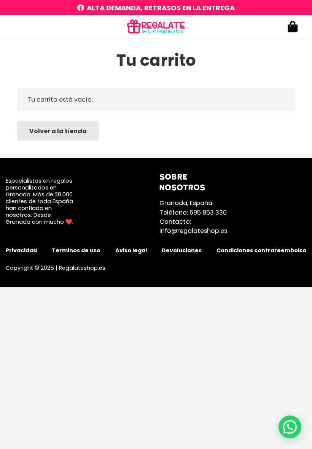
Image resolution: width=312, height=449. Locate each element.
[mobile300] (156, 26)
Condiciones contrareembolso (261, 250)
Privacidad (21, 250)
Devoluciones (182, 250)
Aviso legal (131, 250)
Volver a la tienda (58, 131)
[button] (290, 427)
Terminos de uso (76, 250)
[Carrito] (292, 26)
